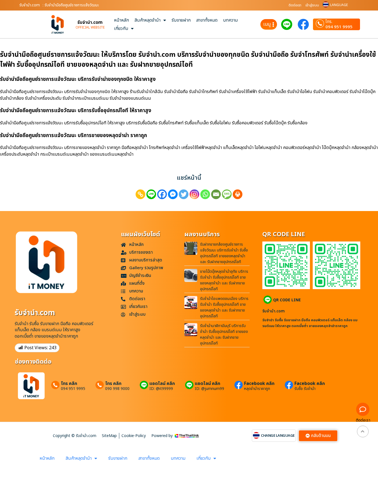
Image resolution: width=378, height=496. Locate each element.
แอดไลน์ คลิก (162, 383)
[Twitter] (183, 194)
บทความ (230, 20)
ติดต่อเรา (295, 5)
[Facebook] (162, 194)
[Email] (216, 194)
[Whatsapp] (205, 194)
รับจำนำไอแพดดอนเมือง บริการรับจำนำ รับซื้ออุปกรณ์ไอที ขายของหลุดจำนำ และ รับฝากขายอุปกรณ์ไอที (224, 307)
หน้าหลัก (121, 20)
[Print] (237, 194)
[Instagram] (194, 194)
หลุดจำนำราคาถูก (257, 389)
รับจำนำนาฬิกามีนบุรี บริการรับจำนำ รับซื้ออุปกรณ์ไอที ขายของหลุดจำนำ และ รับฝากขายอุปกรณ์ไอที (224, 334)
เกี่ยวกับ (121, 28)
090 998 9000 (117, 389)
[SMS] (227, 194)
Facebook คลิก (259, 383)
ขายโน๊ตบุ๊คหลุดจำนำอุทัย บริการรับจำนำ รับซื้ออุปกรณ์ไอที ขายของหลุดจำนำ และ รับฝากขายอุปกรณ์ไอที (224, 280)
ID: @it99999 (161, 389)
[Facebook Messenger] (173, 194)
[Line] (151, 194)
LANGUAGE (339, 4)
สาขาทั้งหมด (207, 20)
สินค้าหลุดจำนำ (147, 20)
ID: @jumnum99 (209, 389)
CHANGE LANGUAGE (278, 435)
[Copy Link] (140, 194)
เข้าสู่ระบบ (312, 5)
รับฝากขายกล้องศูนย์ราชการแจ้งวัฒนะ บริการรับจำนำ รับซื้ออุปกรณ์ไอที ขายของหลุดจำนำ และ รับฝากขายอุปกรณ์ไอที (224, 253)
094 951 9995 (339, 27)
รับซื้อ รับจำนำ (304, 389)
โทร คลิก (69, 383)
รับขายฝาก (181, 20)
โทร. (328, 22)
